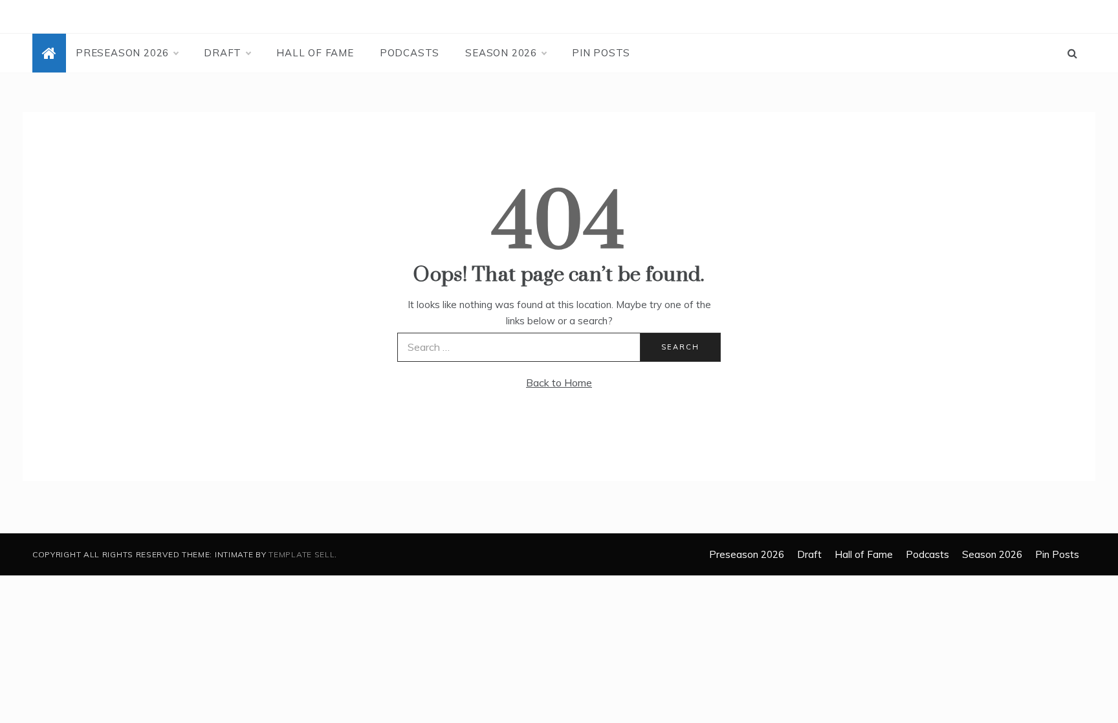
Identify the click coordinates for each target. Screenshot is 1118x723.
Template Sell (301, 554)
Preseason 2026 (122, 53)
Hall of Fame (315, 53)
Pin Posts (601, 53)
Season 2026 (501, 53)
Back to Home (559, 382)
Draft (222, 53)
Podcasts (409, 53)
